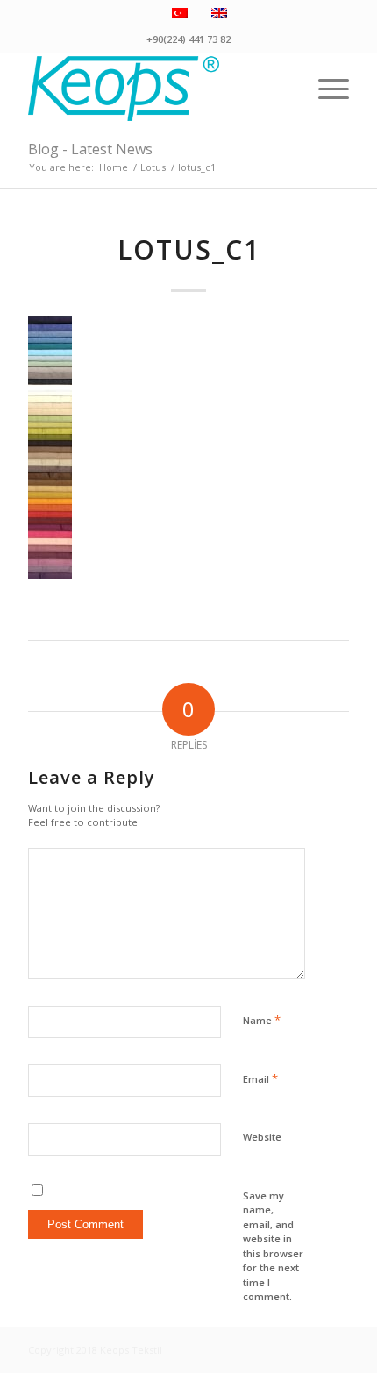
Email (260, 1078)
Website (262, 1136)
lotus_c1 (188, 249)
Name (262, 1020)
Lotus (153, 167)
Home (113, 167)
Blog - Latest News (90, 149)
